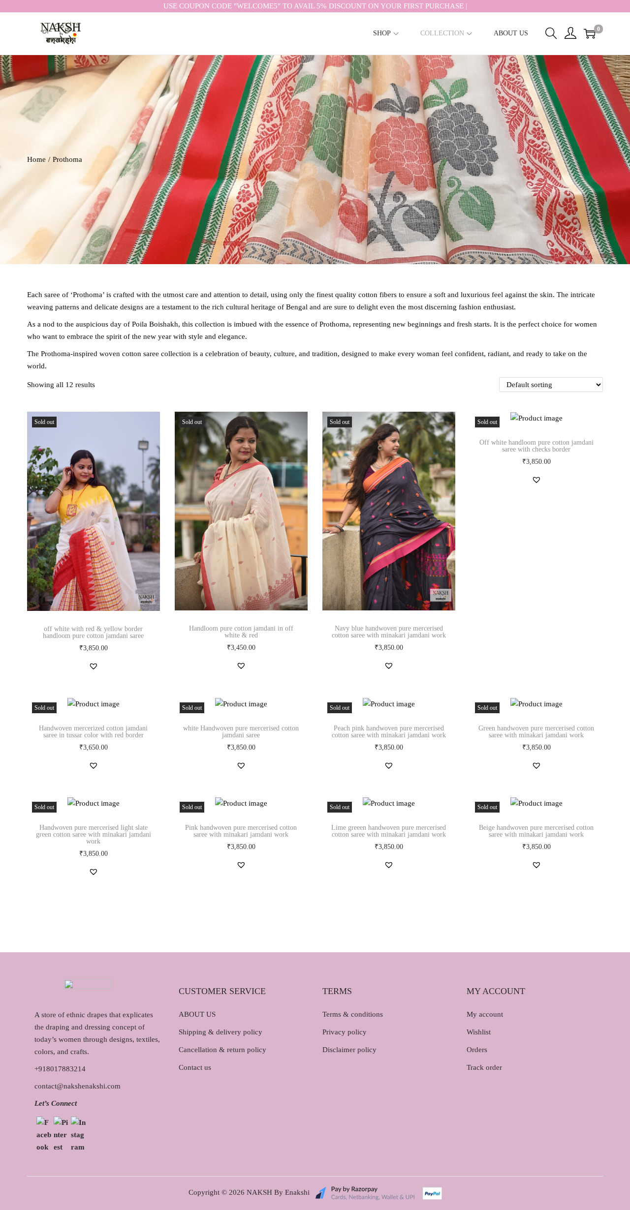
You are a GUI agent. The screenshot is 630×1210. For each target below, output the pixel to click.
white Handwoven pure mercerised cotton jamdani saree (241, 732)
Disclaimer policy (349, 1050)
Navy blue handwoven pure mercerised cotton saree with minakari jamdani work (389, 632)
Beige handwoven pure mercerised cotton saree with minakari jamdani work (536, 831)
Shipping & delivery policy (220, 1032)
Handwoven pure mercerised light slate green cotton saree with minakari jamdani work (93, 834)
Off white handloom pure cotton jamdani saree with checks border (536, 446)
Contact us (195, 1067)
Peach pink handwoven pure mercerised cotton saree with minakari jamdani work (389, 732)
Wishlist (479, 1032)
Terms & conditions (352, 1014)
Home (36, 159)
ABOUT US (197, 1014)
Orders (477, 1050)
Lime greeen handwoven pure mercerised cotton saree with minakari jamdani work (388, 831)
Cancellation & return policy (222, 1050)
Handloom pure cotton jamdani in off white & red (241, 632)
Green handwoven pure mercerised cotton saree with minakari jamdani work (536, 732)
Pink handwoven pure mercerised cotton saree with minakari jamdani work (241, 831)
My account (485, 1014)
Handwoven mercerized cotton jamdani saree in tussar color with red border (93, 732)
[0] (590, 33)
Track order (484, 1067)
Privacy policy (344, 1032)
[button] (93, 666)
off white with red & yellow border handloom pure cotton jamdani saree (93, 632)
